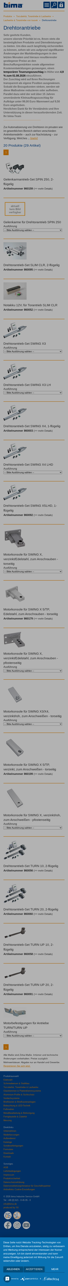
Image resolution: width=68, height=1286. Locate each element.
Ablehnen (13, 1269)
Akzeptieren (34, 1269)
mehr (54, 1269)
